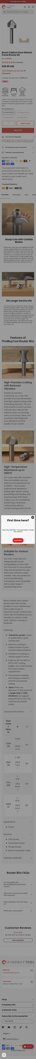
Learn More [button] (18, 540)
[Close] (32, 517)
